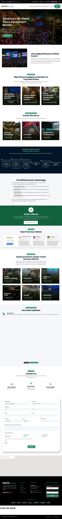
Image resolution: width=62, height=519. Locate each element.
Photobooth (44, 436)
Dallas (17, 510)
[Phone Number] (50, 384)
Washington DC (33, 511)
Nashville (41, 510)
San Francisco (58, 510)
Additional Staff (26, 434)
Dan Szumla (52, 236)
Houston (24, 510)
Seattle (27, 511)
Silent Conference (45, 6)
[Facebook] (8, 492)
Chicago (13, 510)
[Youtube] (6, 492)
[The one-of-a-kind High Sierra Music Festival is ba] (50, 344)
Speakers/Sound (45, 434)
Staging (25, 436)
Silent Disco (32, 6)
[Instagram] (3, 492)
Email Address (11, 387)
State (23, 418)
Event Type (33, 401)
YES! (6, 440)
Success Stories (47, 1)
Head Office (31, 386)
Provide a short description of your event (12, 424)
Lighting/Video (7, 436)
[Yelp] (11, 492)
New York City (47, 510)
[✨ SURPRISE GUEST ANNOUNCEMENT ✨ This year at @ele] (11, 344)
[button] (2, 163)
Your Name (6, 407)
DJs (6, 434)
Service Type (7, 401)
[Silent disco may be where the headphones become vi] (30, 322)
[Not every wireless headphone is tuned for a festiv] (11, 322)
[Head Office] (31, 383)
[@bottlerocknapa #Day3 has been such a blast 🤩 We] (30, 355)
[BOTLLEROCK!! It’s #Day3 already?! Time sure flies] (50, 355)
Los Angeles (33, 510)
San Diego (52, 510)
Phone (32, 413)
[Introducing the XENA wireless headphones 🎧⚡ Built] (11, 333)
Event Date (6, 418)
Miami (38, 510)
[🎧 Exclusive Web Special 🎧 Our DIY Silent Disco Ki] (11, 355)
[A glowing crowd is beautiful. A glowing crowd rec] (30, 333)
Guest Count (43, 418)
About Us (51, 6)
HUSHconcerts (9, 237)
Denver (20, 510)
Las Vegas (29, 510)
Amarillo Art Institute (26, 236)
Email (5, 413)
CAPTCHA (6, 443)
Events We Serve (30, 499)
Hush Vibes (41, 1)
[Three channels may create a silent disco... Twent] (50, 322)
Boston (9, 510)
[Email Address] (11, 384)
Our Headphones (35, 1)
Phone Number (50, 387)
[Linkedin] (5, 492)
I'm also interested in (8, 432)
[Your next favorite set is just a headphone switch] (30, 344)
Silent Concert (38, 6)
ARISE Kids (38, 236)
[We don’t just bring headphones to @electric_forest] (50, 333)
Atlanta (2, 510)
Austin (5, 510)
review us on (9, 243)
